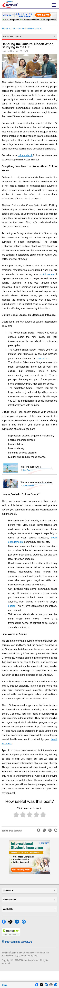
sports (11, 606)
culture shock (25, 155)
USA (13, 28)
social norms (46, 274)
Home (5, 28)
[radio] (16, 815)
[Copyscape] (17, 942)
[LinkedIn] (18, 922)
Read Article (28, 485)
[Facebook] (5, 922)
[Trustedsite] (11, 934)
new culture (43, 358)
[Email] (25, 922)
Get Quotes (28, 470)
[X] (11, 922)
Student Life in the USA (28, 28)
